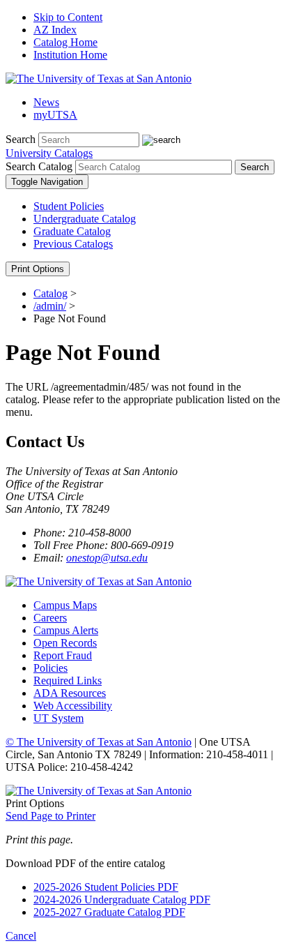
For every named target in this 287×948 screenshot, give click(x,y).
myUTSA (55, 115)
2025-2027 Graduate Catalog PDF (109, 912)
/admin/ (49, 306)
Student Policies (68, 206)
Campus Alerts (65, 630)
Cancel (21, 936)
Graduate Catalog (72, 231)
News (46, 102)
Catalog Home (65, 42)
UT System (58, 718)
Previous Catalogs (73, 244)
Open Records (65, 643)
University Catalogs (49, 153)
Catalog (50, 293)
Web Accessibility (72, 706)
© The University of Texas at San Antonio (99, 742)
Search (21, 139)
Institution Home (70, 55)
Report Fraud (62, 655)
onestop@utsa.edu (107, 558)
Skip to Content (67, 17)
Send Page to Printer (50, 816)
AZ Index (55, 30)
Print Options (37, 269)
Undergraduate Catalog (84, 219)
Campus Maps (65, 605)
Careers (50, 618)
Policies (50, 668)
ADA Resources (69, 693)
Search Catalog (39, 166)
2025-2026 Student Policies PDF (105, 887)
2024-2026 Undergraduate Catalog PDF (121, 899)
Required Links (67, 680)
